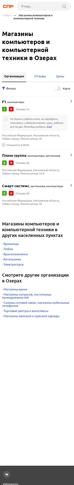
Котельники (12, 259)
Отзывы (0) (22, 163)
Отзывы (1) (22, 109)
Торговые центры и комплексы (25, 310)
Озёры (7, 15)
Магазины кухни (15, 289)
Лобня (8, 249)
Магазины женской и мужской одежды (31, 316)
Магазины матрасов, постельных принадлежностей (26, 296)
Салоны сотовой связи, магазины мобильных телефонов (35, 304)
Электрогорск (13, 264)
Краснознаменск (15, 254)
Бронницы (11, 243)
